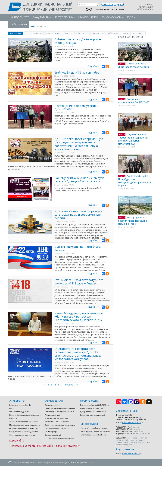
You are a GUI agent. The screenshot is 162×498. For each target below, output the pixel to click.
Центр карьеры (51, 432)
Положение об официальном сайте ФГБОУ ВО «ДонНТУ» (44, 445)
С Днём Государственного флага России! (77, 248)
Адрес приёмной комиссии (91, 408)
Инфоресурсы (111, 17)
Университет (19, 17)
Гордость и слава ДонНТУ (20, 405)
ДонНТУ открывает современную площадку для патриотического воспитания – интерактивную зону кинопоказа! (78, 144)
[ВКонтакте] (103, 66)
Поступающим (64, 17)
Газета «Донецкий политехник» (94, 428)
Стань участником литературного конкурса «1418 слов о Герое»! (78, 281)
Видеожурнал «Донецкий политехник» (96, 431)
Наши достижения (34, 33)
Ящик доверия (125, 449)
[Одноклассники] (107, 66)
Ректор (12, 408)
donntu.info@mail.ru (132, 422)
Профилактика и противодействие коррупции (25, 432)
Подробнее (93, 66)
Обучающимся (88, 17)
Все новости (16, 33)
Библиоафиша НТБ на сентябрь (77, 72)
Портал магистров (52, 415)
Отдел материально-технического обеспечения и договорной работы (25, 428)
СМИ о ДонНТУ (52, 33)
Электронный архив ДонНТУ (94, 435)
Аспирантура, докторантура (56, 418)
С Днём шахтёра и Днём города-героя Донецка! (77, 41)
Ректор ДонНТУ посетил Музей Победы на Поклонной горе (132, 220)
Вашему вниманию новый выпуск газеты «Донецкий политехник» (79, 179)
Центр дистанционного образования (60, 408)
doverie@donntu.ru (132, 453)
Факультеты (41, 17)
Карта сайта (16, 440)
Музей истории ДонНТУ (19, 412)
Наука (129, 17)
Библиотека (113, 33)
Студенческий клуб (53, 435)
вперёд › (69, 384)
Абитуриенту (82, 33)
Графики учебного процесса (57, 428)
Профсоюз (13, 418)
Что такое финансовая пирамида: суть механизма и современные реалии (78, 214)
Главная (99, 9)
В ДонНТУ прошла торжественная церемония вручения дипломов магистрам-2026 (133, 139)
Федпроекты (137, 33)
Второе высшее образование (57, 422)
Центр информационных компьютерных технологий (25, 415)
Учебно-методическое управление (24, 422)
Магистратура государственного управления (60, 412)
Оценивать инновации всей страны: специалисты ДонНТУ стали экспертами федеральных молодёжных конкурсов (77, 354)
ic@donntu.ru (86, 462)
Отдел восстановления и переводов (60, 425)
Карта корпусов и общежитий (92, 415)
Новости (108, 9)
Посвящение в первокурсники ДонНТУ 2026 (76, 107)
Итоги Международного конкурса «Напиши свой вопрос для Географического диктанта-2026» (78, 316)
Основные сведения (53, 405)
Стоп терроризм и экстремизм (22, 435)
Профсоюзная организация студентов (60, 438)
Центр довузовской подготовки (93, 412)
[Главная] (15, 7)
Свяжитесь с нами (127, 410)
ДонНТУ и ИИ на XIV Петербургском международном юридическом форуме (134, 180)
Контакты (119, 9)
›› (77, 384)
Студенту (68, 33)
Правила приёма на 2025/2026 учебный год (96, 405)
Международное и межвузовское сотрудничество (25, 425)
